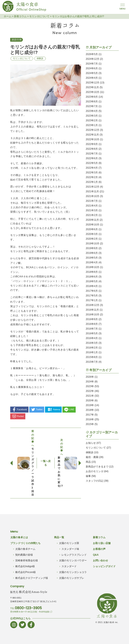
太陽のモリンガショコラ (73, 572)
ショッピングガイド (104, 566)
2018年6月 (92, 276)
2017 (88, 414)
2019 (88, 405)
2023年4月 (92, 111)
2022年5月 (92, 163)
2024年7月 (92, 63)
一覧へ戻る (46, 463)
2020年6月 (92, 229)
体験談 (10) (92, 452)
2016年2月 (92, 347)
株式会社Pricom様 (25, 572)
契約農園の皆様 (24, 554)
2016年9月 (92, 319)
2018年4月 (92, 286)
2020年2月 (92, 238)
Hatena (56, 409)
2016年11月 (92, 309)
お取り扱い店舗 (102, 543)
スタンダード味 (70, 549)
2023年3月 (92, 115)
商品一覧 (59, 537)
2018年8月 (92, 272)
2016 (88, 419)
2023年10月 (92, 92)
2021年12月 (92, 186)
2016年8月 (92, 324)
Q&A (96, 554)
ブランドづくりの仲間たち (25, 543)
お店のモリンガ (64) (97, 471)
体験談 (40, 58)
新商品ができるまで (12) (99, 466)
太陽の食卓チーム (25, 549)
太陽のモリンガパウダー (73, 560)
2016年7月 (92, 328)
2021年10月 (92, 196)
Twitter (39, 409)
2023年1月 (92, 125)
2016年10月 (92, 314)
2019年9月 (92, 248)
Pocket (20, 416)
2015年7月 (92, 361)
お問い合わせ (100, 560)
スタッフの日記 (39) (97, 480)
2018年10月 (92, 267)
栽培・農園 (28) (94, 457)
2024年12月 (92, 59)
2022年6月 (92, 158)
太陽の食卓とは (19, 537)
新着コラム (99, 537)
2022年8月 (92, 149)
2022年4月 (92, 167)
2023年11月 (92, 87)
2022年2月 (92, 177)
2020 (88, 400)
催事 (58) (91, 476)
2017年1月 (92, 300)
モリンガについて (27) (98, 447)
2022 (88, 391)
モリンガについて (22, 58)
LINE (71, 409)
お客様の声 (99, 549)
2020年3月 (92, 234)
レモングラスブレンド (74, 554)
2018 (88, 410)
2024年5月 (92, 73)
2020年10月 (92, 224)
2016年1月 (92, 352)
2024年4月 (92, 78)
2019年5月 (92, 257)
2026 (88, 376)
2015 (88, 424)
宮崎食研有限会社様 (26, 560)
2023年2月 (92, 120)
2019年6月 (92, 253)
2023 (88, 386)
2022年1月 (92, 182)
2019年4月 (92, 262)
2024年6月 (92, 68)
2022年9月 (92, 144)
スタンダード (69, 566)
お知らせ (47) (93, 443)
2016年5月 (92, 333)
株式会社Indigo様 (25, 566)
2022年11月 (92, 134)
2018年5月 (92, 281)
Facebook (22, 409)
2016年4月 (92, 338)
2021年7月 (92, 201)
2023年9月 (92, 96)
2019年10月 (92, 243)
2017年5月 (92, 295)
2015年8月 (92, 357)
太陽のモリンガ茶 (69, 543)
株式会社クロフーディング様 (31, 578)
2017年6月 (92, 291)
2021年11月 (92, 191)
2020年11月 (92, 220)
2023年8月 (92, 101)
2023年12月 (92, 82)
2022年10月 (92, 139)
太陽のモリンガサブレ (71, 578)
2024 (88, 381)
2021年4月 (92, 205)
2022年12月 (92, 130)
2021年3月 (92, 210)
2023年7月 (92, 106)
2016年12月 (92, 305)
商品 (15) (91, 462)
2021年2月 (92, 215)
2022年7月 (92, 153)
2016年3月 (92, 343)
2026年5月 (92, 54)
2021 (88, 395)
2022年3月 (92, 172)
